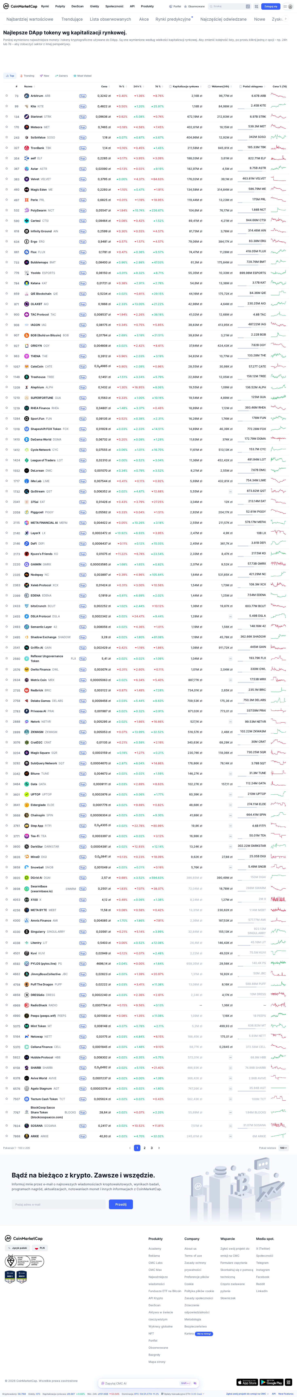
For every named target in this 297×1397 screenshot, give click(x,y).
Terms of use (193, 1255)
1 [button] (137, 1148)
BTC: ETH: (146, 1394)
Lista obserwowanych (110, 19)
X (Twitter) (263, 1248)
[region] (104, 6)
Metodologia (192, 1319)
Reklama (154, 1255)
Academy (154, 1248)
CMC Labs (155, 1262)
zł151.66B (103, 1394)
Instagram (263, 1269)
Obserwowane (158, 1347)
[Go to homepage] (20, 6)
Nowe (259, 19)
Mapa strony (156, 1361)
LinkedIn (262, 1291)
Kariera (189, 1333)
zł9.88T (71, 1394)
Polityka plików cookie (199, 1291)
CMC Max (155, 1269)
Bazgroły (154, 1354)
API (274, 1393)
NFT (151, 1333)
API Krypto (155, 1298)
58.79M (22, 1394)
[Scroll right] (285, 18)
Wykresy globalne (160, 1326)
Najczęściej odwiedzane (223, 19)
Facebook (262, 1277)
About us (190, 1248)
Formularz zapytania (233, 1262)
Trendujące (72, 19)
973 (38, 1394)
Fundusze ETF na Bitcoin (164, 1291)
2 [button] (144, 1148)
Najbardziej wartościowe (29, 19)
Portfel (152, 1340)
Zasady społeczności (198, 1298)
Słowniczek (228, 1298)
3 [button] (152, 1148)
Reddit (260, 1284)
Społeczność (264, 1255)
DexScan (154, 1305)
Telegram (262, 1262)
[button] (130, 1148)
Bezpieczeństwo (195, 1326)
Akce (144, 19)
